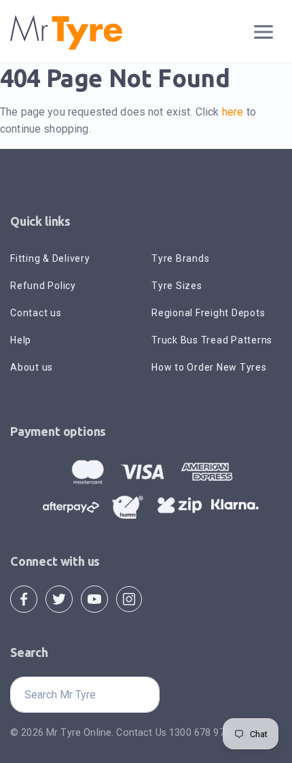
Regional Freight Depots (208, 312)
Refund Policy (43, 285)
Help (20, 340)
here (233, 111)
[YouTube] (94, 598)
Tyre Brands (180, 258)
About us (31, 367)
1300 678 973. (200, 732)
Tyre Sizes (176, 285)
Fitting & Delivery (50, 258)
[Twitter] (59, 598)
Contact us (36, 312)
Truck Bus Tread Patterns (211, 340)
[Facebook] (23, 598)
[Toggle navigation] (263, 32)
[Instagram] (129, 598)
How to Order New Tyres (209, 367)
